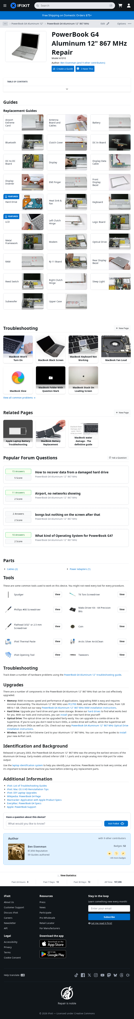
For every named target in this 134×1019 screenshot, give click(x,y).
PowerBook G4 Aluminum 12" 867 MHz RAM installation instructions (79, 707)
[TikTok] (76, 975)
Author (13, 838)
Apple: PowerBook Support (21, 806)
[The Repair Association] (128, 975)
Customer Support (14, 907)
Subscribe (109, 917)
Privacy (8, 947)
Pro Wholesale (47, 917)
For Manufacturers (50, 928)
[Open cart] (120, 5)
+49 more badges (118, 858)
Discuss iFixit (11, 912)
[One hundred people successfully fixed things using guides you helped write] (123, 853)
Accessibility (10, 941)
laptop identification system (27, 765)
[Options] (5, 24)
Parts (8, 560)
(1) (80, 569)
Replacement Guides (20, 110)
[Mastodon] (109, 975)
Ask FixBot (113, 823)
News (43, 907)
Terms (7, 952)
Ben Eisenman (68, 62)
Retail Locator (47, 923)
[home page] (20, 5)
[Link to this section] (1, 668)
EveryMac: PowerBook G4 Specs (24, 803)
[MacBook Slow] (18, 377)
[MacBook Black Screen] (50, 347)
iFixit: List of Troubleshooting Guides (27, 785)
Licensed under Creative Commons (76, 1013)
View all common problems (18, 397)
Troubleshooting (20, 328)
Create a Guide (65, 68)
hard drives (94, 711)
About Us (9, 902)
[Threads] (122, 975)
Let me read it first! (101, 923)
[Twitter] (89, 975)
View (57, 594)
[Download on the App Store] (53, 944)
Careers (8, 917)
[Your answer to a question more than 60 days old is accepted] (116, 853)
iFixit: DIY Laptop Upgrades (22, 792)
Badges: (120, 845)
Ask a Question (119, 457)
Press (42, 902)
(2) (12, 569)
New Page (124, 328)
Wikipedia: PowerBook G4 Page (24, 796)
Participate (45, 912)
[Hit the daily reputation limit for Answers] (109, 853)
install (63, 714)
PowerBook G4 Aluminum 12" (27, 23)
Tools (8, 578)
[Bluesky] (115, 975)
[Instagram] (96, 975)
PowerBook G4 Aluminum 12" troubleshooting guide (92, 674)
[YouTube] (102, 975)
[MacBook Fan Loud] (116, 347)
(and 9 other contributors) (91, 62)
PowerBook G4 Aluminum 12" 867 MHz (68, 23)
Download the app (52, 936)
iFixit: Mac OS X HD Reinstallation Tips (28, 789)
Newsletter (10, 923)
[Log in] (129, 5)
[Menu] (5, 5)
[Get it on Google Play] (53, 954)
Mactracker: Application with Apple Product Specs (34, 799)
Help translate (11, 975)
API (6, 928)
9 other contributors (115, 838)
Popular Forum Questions (30, 458)
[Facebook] (83, 975)
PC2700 (72, 704)
